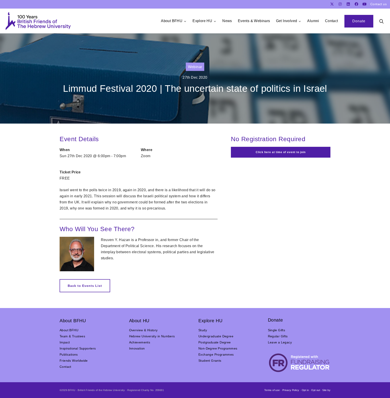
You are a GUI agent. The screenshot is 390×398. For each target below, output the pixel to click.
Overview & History (143, 330)
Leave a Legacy (280, 342)
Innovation (137, 348)
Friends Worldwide (74, 360)
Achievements (139, 342)
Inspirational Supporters (78, 348)
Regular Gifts (278, 336)
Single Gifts (276, 330)
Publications (69, 354)
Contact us (378, 4)
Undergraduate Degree (215, 336)
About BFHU (69, 330)
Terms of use (272, 390)
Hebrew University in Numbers (152, 336)
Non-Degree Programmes (217, 348)
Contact (65, 366)
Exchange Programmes (216, 354)
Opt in (305, 390)
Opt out (315, 390)
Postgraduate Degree (214, 342)
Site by (326, 390)
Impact (65, 342)
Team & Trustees (72, 336)
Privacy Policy (290, 390)
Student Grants (209, 360)
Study (202, 330)
